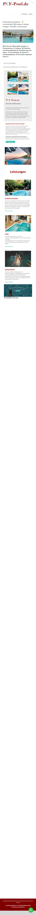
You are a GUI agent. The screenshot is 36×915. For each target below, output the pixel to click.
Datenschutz (30, 901)
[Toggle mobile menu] (32, 3)
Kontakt (18, 902)
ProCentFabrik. (10, 63)
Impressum (23, 901)
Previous (24, 14)
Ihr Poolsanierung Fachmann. (15, 67)
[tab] (10, 63)
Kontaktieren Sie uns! (11, 298)
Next (30, 14)
